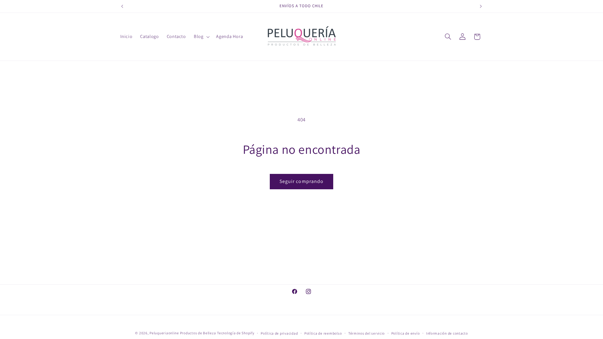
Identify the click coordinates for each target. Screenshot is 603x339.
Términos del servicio (366, 333)
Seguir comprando (301, 181)
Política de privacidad (279, 333)
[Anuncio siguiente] (481, 6)
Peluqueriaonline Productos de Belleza (182, 333)
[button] (201, 37)
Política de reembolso (323, 333)
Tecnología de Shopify (235, 333)
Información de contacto (447, 333)
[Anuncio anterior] (122, 6)
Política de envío (405, 333)
